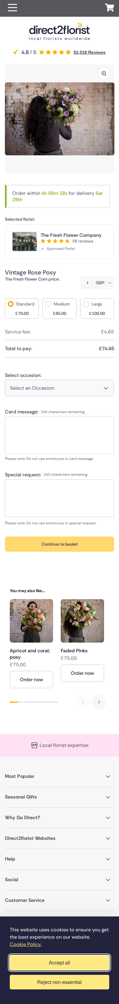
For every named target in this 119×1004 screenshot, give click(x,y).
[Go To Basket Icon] (109, 8)
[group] (31, 643)
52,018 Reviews (90, 52)
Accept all (59, 962)
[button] (12, 8)
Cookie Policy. (25, 944)
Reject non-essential (59, 981)
